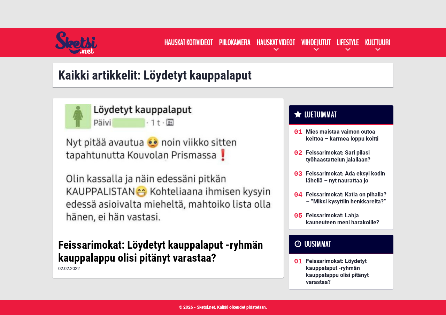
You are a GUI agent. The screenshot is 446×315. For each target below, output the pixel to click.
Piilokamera (235, 42)
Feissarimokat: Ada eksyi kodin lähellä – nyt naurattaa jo (345, 177)
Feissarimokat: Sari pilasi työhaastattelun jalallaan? (338, 156)
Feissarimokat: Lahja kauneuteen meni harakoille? (342, 219)
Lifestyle (348, 42)
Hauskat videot (276, 42)
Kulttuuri (377, 42)
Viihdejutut (316, 42)
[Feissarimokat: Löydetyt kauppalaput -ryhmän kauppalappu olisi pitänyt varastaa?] (168, 168)
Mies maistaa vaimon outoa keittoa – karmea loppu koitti (342, 135)
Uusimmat (318, 244)
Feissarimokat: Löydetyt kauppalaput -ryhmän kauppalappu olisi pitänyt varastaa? (160, 251)
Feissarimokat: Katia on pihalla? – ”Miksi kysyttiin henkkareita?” (346, 198)
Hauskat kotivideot (188, 42)
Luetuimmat (321, 115)
